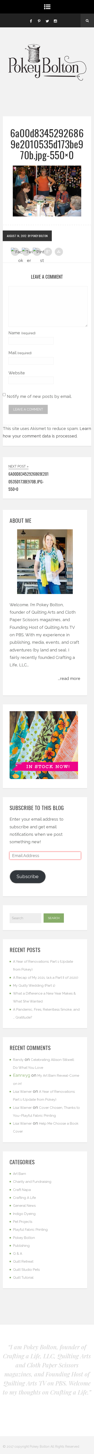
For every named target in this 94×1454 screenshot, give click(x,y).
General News (24, 1206)
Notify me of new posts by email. (39, 396)
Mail (20, 352)
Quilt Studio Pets (26, 1270)
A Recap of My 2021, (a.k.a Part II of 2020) (45, 978)
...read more (69, 678)
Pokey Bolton (24, 1238)
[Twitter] (47, 20)
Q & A (17, 1254)
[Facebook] (31, 20)
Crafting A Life (24, 1198)
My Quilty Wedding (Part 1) (34, 986)
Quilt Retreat (23, 1261)
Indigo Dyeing (24, 1214)
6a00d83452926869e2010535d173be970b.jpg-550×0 (47, 144)
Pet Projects (22, 1222)
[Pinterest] (39, 20)
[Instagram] (55, 20)
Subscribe (28, 876)
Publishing (21, 1246)
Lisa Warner (22, 1092)
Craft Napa (22, 1190)
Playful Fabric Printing (30, 1230)
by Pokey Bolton (38, 236)
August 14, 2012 (16, 236)
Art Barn (19, 1174)
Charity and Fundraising (32, 1182)
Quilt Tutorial (23, 1278)
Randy (18, 1060)
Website (16, 373)
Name (22, 332)
